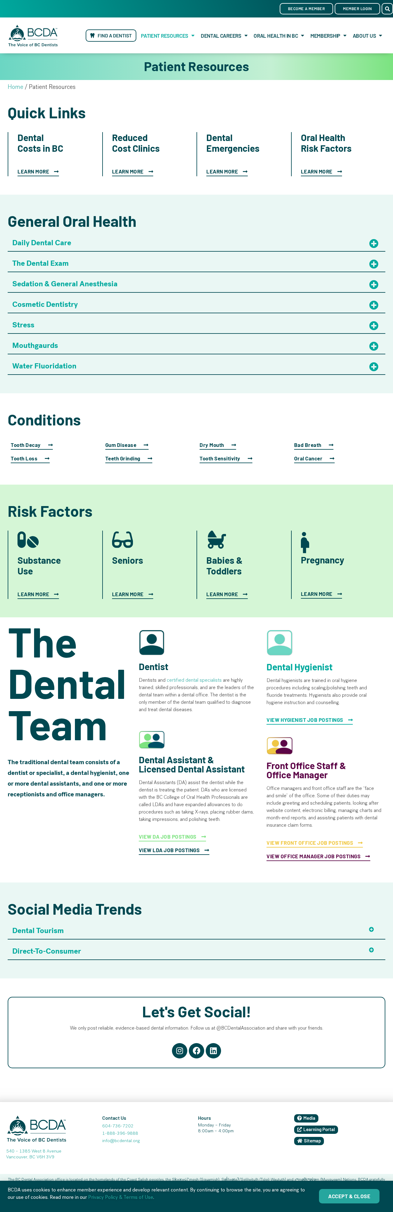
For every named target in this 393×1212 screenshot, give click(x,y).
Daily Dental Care (41, 243)
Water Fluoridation (44, 366)
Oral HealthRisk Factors (326, 143)
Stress (23, 325)
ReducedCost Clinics (136, 143)
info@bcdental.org (121, 1141)
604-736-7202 (118, 1126)
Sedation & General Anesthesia (65, 284)
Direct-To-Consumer (46, 951)
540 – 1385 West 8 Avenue (33, 1151)
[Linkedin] (213, 1050)
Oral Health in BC (276, 35)
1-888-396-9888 (120, 1133)
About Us (364, 35)
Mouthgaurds (35, 345)
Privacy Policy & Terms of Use (120, 1197)
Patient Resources (164, 35)
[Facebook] (196, 1050)
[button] (387, 8)
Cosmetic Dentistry (45, 304)
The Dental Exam (40, 263)
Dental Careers (221, 35)
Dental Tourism (38, 931)
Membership (325, 35)
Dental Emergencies (232, 143)
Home (15, 88)
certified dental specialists (194, 680)
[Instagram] (179, 1050)
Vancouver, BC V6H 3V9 (30, 1157)
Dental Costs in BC (40, 143)
